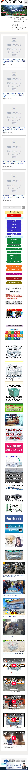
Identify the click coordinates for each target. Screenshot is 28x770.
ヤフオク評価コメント (14, 269)
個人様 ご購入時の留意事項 (14, 274)
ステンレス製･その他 (14, 261)
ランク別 (16, 224)
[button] (26, 2)
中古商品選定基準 (15, 282)
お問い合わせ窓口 (14, 212)
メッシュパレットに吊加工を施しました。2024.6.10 (14, 654)
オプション (16, 230)
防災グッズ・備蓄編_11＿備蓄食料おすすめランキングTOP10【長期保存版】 (13, 95)
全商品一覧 (16, 215)
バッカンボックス (14, 252)
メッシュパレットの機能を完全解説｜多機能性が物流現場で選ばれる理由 (13, 576)
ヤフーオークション (14, 266)
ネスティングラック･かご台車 (14, 248)
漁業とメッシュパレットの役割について (12, 595)
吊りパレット (16, 242)
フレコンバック (15, 255)
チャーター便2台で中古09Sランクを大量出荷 (13, 616)
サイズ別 (16, 221)
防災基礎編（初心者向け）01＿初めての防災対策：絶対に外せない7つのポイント (14, 197)
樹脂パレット (16, 258)
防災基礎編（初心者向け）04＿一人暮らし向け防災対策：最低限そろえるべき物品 (14, 129)
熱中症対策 (16, 239)
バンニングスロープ (14, 245)
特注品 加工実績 (15, 278)
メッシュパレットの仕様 (8, 636)
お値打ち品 (16, 234)
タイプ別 (16, 227)
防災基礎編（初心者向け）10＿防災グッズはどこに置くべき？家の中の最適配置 (14, 61)
